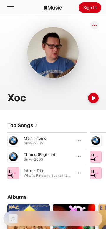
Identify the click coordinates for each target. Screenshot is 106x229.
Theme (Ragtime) (39, 154)
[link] (22, 125)
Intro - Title (34, 170)
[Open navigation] (10, 7)
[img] (53, 7)
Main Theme (35, 138)
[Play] (93, 98)
